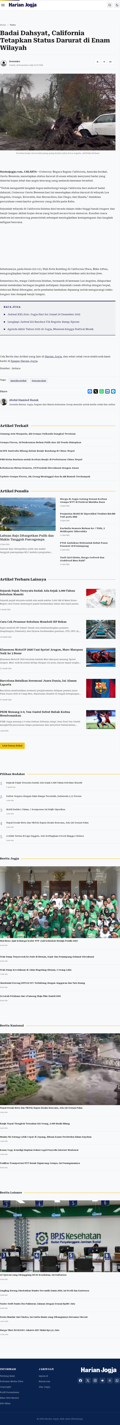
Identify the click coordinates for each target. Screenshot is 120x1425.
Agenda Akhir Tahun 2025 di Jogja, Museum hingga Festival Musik (50, 329)
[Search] (110, 5)
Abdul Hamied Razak (23, 400)
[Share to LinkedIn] (107, 391)
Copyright (5, 1387)
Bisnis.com (44, 1381)
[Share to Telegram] (113, 391)
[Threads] (110, 1380)
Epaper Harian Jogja (24, 361)
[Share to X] (96, 391)
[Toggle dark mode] (117, 5)
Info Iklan (5, 1403)
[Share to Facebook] (90, 391)
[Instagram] (95, 1380)
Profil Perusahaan (9, 1392)
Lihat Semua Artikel (12, 745)
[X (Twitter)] (88, 1380)
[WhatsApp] (117, 1380)
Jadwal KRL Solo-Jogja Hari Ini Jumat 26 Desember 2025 (43, 314)
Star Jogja (44, 1387)
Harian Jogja (53, 356)
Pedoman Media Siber (11, 1381)
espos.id (43, 1376)
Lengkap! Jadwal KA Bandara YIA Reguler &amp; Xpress (43, 321)
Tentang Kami (7, 1376)
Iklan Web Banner (9, 1398)
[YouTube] (102, 1380)
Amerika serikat (18, 381)
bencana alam (39, 381)
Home (3, 25)
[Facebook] (80, 1380)
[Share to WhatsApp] (101, 391)
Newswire (14, 61)
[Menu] (3, 5)
